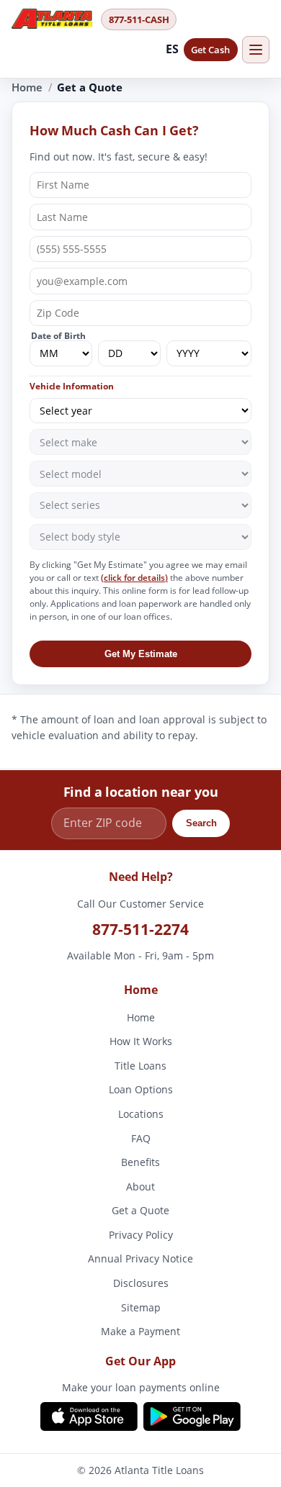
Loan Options (141, 1090)
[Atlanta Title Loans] (52, 19)
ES (172, 49)
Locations (141, 1114)
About (140, 1186)
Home (27, 87)
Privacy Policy (141, 1235)
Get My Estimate (140, 653)
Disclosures (141, 1283)
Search (201, 823)
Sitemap (141, 1307)
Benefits (140, 1163)
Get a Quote (140, 1211)
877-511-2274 (140, 929)
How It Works (141, 1042)
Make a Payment (140, 1332)
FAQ (141, 1138)
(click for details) (134, 577)
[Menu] (255, 49)
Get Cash (210, 49)
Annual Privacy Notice (140, 1259)
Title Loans (140, 1065)
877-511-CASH (139, 19)
